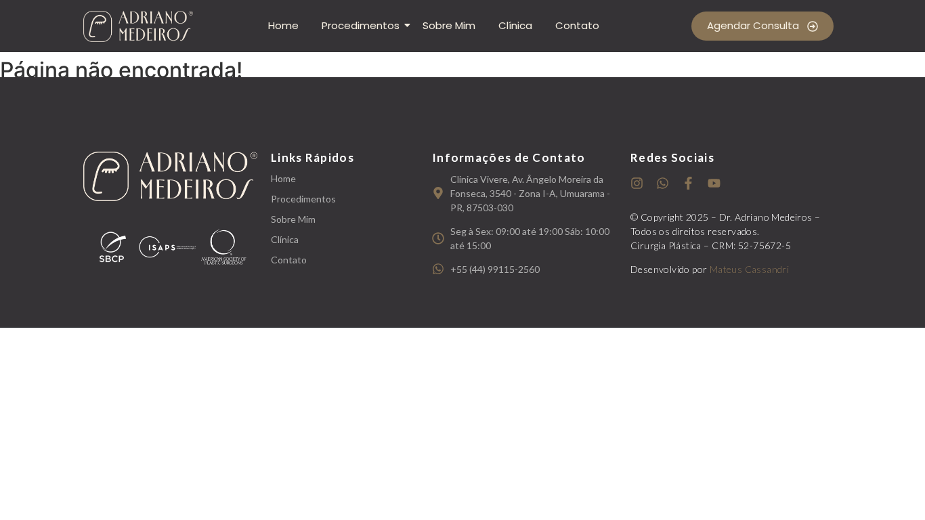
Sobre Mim (449, 25)
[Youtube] (714, 183)
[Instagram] (636, 183)
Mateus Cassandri (749, 269)
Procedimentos (361, 25)
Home (283, 25)
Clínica (515, 25)
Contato (577, 25)
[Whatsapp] (662, 183)
